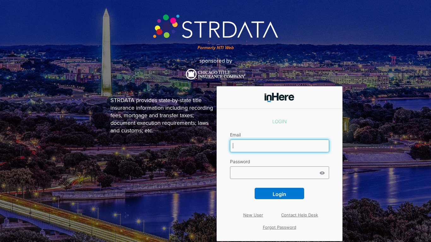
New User (253, 209)
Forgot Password (279, 227)
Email (236, 134)
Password (240, 161)
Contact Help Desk (299, 209)
